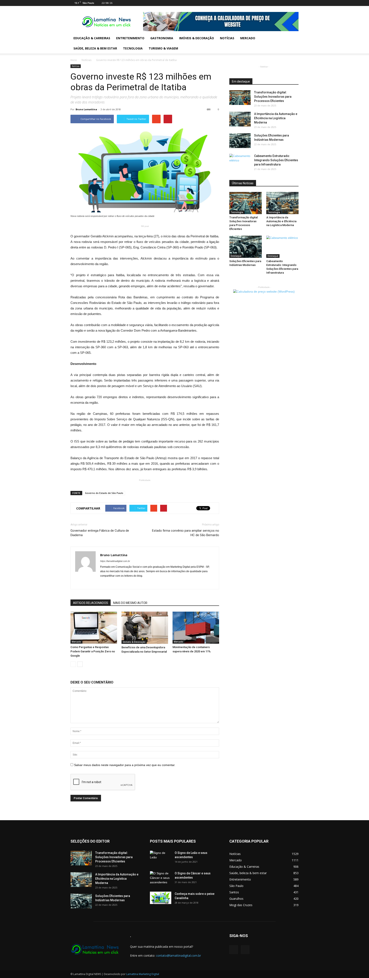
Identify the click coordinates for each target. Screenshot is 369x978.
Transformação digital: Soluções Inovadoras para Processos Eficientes (272, 97)
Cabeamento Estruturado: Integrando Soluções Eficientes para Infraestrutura (276, 160)
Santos (234, 892)
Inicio (73, 60)
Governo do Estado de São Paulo (104, 493)
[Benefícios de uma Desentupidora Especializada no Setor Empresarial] (145, 628)
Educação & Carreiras (91, 38)
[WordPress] (295, 3)
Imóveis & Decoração (196, 38)
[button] (293, 43)
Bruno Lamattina (86, 109)
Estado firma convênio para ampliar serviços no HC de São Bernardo (185, 533)
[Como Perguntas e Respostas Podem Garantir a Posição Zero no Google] (93, 628)
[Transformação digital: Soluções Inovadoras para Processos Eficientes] (240, 97)
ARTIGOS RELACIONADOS (90, 603)
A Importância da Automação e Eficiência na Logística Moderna (275, 118)
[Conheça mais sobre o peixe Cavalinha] (160, 898)
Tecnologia (133, 48)
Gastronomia (161, 38)
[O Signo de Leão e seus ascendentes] (160, 858)
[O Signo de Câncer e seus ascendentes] (160, 878)
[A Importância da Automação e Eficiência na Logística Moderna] (240, 119)
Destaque (236, 255)
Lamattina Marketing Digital (142, 974)
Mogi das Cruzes (240, 905)
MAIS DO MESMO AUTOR (130, 603)
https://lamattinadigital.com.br (115, 561)
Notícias (227, 38)
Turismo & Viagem (163, 48)
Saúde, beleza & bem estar (95, 48)
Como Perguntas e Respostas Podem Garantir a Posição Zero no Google (92, 651)
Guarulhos (236, 899)
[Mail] (288, 3)
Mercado (247, 38)
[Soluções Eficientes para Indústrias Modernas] (240, 140)
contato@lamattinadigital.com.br (178, 955)
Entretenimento (130, 38)
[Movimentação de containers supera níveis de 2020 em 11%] (196, 628)
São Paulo (236, 886)
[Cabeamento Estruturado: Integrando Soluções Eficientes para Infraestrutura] (240, 161)
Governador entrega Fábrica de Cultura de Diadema (99, 533)
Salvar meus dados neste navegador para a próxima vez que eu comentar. (124, 765)
